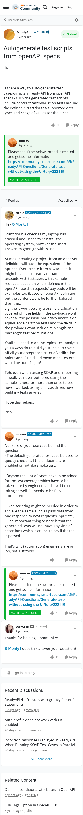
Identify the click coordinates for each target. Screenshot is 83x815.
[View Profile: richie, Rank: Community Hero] (9, 220)
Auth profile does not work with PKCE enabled (36, 727)
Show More (44, 764)
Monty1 (23, 32)
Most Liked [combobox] (67, 205)
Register (57, 7)
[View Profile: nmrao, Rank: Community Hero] (9, 441)
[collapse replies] (41, 214)
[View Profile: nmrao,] (12, 147)
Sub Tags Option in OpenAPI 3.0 (31, 810)
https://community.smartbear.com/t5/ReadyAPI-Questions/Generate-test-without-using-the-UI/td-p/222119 (41, 171)
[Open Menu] (76, 20)
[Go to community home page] (26, 7)
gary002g (31, 800)
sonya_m (22, 631)
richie (20, 218)
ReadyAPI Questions (20, 20)
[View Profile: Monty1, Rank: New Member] (9, 34)
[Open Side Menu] (6, 7)
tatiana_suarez (36, 735)
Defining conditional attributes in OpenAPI (40, 794)
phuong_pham (36, 755)
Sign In (72, 7)
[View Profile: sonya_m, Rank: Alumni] (9, 633)
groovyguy (31, 715)
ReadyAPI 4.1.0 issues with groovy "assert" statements (39, 707)
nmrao (24, 145)
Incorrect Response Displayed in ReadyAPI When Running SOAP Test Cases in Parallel (40, 747)
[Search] (45, 7)
